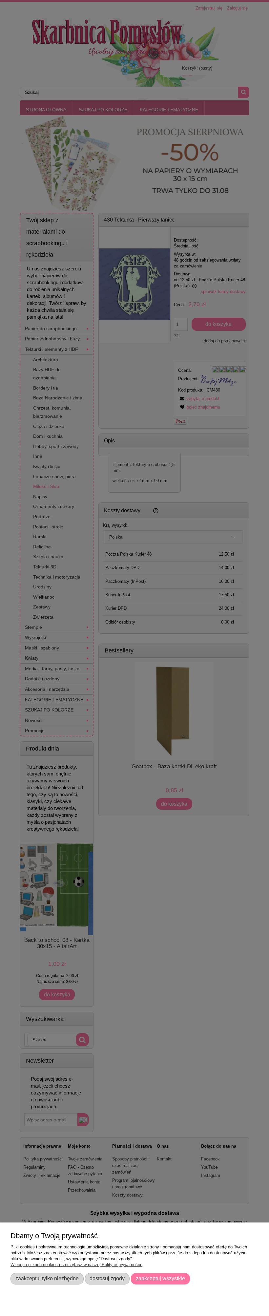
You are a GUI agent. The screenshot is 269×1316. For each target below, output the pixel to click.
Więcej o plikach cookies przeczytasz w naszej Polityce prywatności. (76, 1264)
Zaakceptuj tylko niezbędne (47, 1278)
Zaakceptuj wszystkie (160, 1278)
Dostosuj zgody (107, 1278)
